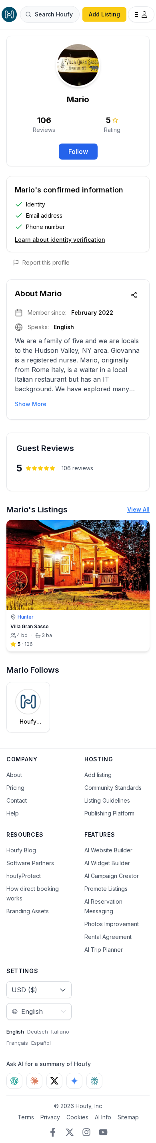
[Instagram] (86, 1132)
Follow (78, 152)
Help (12, 813)
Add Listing (104, 14)
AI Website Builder (108, 850)
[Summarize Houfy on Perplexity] (94, 1081)
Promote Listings (106, 888)
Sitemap (128, 1117)
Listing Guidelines (107, 800)
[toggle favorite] (141, 528)
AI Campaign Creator (111, 875)
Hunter (26, 617)
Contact (16, 800)
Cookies (77, 1117)
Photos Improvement (111, 923)
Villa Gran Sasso (29, 626)
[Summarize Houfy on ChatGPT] (14, 1081)
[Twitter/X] (69, 1132)
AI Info (103, 1117)
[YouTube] (103, 1132)
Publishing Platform (109, 813)
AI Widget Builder (107, 863)
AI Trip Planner (103, 949)
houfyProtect (23, 875)
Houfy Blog (21, 850)
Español (41, 1043)
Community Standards (113, 787)
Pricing (15, 787)
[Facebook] (52, 1132)
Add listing (98, 774)
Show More (30, 404)
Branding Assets (27, 911)
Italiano (60, 1031)
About (14, 774)
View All (138, 509)
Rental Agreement (108, 936)
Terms (26, 1117)
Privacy (50, 1117)
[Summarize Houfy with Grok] (54, 1081)
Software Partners (30, 863)
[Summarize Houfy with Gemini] (74, 1081)
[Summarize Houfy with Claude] (34, 1081)
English (15, 1031)
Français (17, 1043)
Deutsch (37, 1031)
